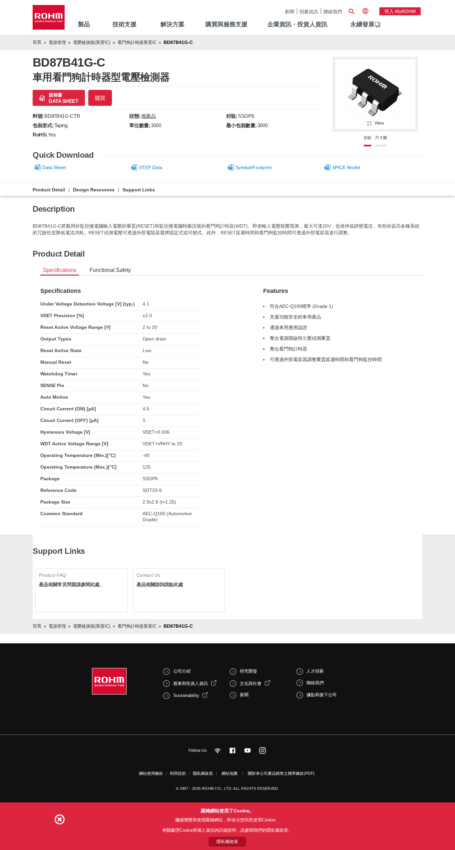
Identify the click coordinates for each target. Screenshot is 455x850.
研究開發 (248, 671)
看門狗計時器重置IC (137, 42)
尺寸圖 (381, 137)
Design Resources (94, 189)
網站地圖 (229, 773)
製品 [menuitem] (84, 24)
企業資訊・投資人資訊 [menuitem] (297, 24)
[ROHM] (49, 19)
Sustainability (186, 695)
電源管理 (57, 42)
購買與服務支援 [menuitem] (226, 24)
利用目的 (178, 773)
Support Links (139, 189)
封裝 (368, 137)
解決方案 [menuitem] (173, 24)
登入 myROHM (400, 11)
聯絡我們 (332, 11)
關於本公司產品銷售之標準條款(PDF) (281, 773)
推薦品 (148, 116)
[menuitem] (362, 24)
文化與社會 (250, 683)
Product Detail (49, 189)
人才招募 (315, 671)
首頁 (37, 42)
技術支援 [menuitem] (125, 24)
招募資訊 (308, 11)
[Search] (351, 10)
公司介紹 (182, 671)
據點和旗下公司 (321, 694)
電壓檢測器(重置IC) (91, 42)
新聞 (289, 11)
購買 (100, 98)
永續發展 (362, 24)
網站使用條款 (151, 773)
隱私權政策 (203, 773)
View (379, 122)
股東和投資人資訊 (190, 683)
